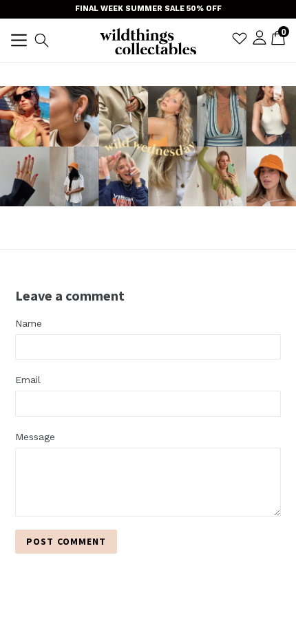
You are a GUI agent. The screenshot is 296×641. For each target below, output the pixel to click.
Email (28, 379)
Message (35, 436)
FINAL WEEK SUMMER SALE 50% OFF (148, 8)
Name (28, 323)
